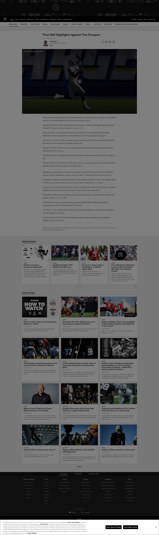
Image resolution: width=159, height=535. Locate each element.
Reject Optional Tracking (114, 527)
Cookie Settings (32, 533)
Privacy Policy (44, 524)
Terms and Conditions (74, 522)
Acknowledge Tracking (130, 527)
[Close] (156, 527)
